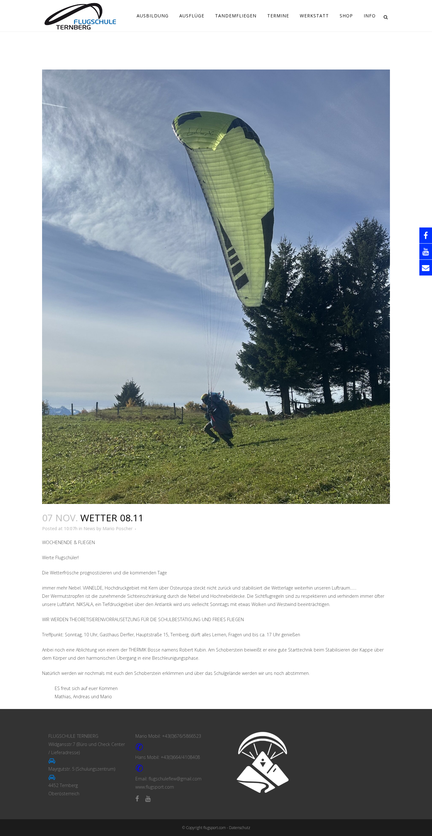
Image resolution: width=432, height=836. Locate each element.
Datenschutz (239, 827)
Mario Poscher (117, 528)
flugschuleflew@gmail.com (175, 779)
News (89, 528)
